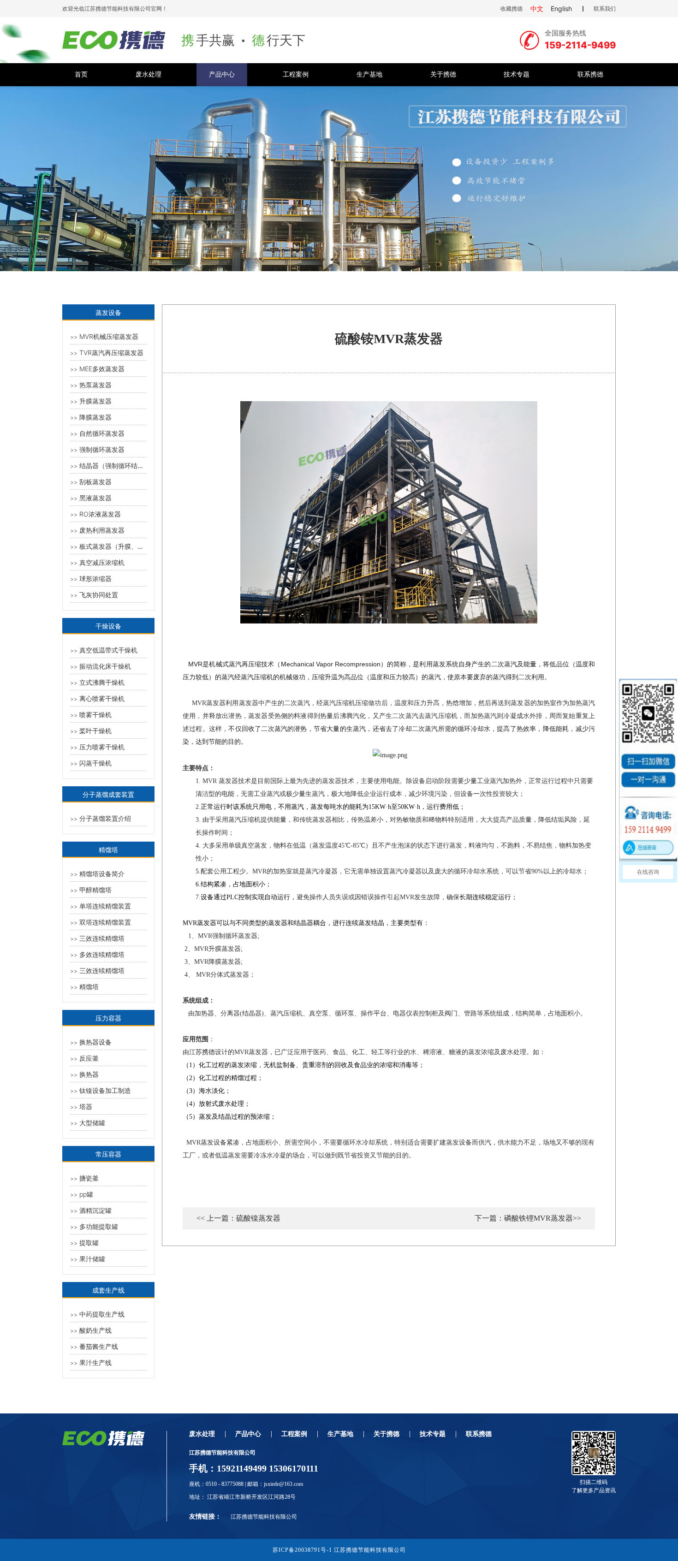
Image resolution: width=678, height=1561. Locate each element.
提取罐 (89, 1242)
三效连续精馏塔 (102, 938)
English (561, 8)
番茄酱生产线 (98, 1346)
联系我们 (605, 8)
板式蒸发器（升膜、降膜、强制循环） (134, 546)
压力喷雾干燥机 (102, 747)
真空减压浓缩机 (102, 562)
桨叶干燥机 (95, 731)
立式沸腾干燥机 (102, 682)
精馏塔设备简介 (102, 874)
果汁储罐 (92, 1259)
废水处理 (148, 74)
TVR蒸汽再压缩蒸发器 (111, 352)
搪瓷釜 (89, 1178)
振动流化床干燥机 (105, 666)
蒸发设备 (108, 312)
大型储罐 (92, 1123)
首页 (81, 74)
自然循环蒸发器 (102, 433)
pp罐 (86, 1194)
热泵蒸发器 (95, 385)
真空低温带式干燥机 (108, 650)
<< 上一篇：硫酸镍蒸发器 (238, 1218)
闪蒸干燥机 (95, 763)
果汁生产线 (95, 1362)
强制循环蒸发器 (102, 449)
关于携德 (443, 74)
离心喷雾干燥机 (102, 698)
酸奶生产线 (95, 1330)
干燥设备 (108, 626)
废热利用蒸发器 (102, 530)
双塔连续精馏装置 (105, 922)
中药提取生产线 (102, 1314)
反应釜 (89, 1058)
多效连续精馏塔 (102, 954)
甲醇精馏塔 (95, 890)
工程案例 (296, 74)
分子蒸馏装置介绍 (105, 818)
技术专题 (516, 74)
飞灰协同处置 (98, 595)
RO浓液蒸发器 (100, 514)
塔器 (85, 1106)
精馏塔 (108, 850)
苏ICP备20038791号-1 (302, 1550)
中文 (536, 8)
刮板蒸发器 (95, 482)
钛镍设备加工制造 (105, 1090)
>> (73, 336)
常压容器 (108, 1154)
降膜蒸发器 (95, 417)
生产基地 (369, 74)
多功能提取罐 (98, 1226)
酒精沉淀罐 (95, 1210)
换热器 (89, 1074)
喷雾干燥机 (95, 714)
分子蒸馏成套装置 (108, 794)
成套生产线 (108, 1290)
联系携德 (590, 74)
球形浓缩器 (95, 578)
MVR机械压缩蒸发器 (108, 336)
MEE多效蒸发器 (102, 369)
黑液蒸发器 (95, 498)
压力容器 (108, 1018)
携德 (208, 1052)
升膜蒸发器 (95, 401)
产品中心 (222, 74)
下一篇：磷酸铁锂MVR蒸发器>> (528, 1218)
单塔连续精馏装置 (105, 906)
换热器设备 (95, 1042)
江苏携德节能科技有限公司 (264, 1517)
